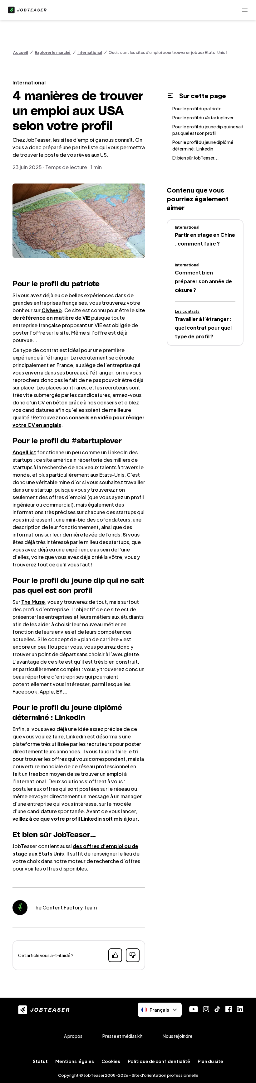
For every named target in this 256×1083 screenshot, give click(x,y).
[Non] (133, 955)
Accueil (20, 52)
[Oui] (115, 955)
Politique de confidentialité (159, 1061)
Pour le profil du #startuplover (203, 117)
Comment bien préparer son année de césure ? (203, 281)
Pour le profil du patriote (196, 108)
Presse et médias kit (122, 1036)
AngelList (24, 452)
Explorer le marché (53, 52)
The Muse (33, 602)
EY (59, 691)
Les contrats (187, 311)
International (89, 52)
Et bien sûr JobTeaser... (195, 157)
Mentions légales (74, 1061)
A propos (73, 1036)
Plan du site (210, 1061)
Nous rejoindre (177, 1036)
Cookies (110, 1061)
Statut (40, 1061)
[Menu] (244, 10)
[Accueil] (26, 10)
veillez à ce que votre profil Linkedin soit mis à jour (75, 818)
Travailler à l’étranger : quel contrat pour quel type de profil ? (203, 328)
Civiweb (52, 310)
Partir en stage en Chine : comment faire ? (205, 239)
